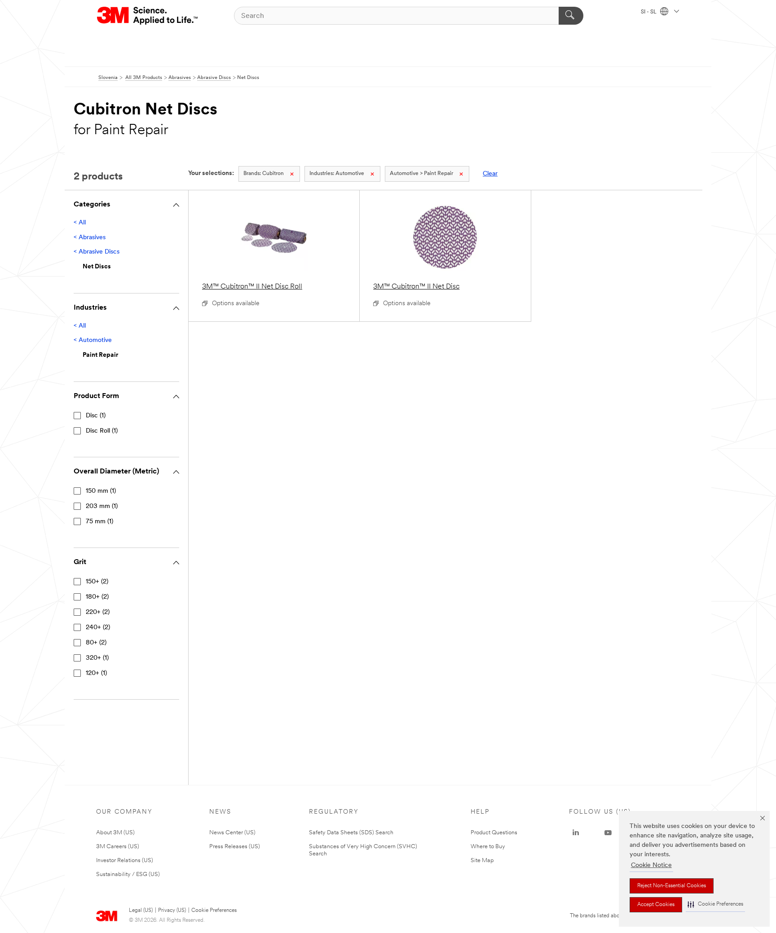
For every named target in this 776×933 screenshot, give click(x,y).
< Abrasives (90, 237)
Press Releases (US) (234, 847)
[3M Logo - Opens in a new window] (148, 16)
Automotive (336, 173)
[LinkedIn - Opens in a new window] (575, 833)
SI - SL (649, 12)
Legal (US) (141, 910)
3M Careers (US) (117, 847)
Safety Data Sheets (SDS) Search (351, 833)
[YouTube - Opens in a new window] (608, 833)
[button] (715, 904)
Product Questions (494, 833)
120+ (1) (96, 673)
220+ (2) (98, 612)
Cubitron (263, 173)
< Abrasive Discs (96, 252)
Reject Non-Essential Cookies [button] (671, 886)
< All (80, 222)
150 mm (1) (101, 491)
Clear (490, 174)
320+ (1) (97, 658)
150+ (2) (97, 581)
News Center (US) (232, 833)
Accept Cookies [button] (656, 904)
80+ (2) (96, 643)
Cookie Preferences (214, 910)
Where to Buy (488, 847)
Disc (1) (96, 415)
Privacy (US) (172, 910)
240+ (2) (98, 627)
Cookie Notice (651, 865)
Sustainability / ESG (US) (128, 874)
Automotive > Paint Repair (421, 173)
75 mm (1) (99, 521)
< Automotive (93, 340)
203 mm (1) (102, 506)
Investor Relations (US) (124, 860)
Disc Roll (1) (102, 431)
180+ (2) (97, 597)
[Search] (571, 16)
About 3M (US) (115, 833)
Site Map (482, 860)
